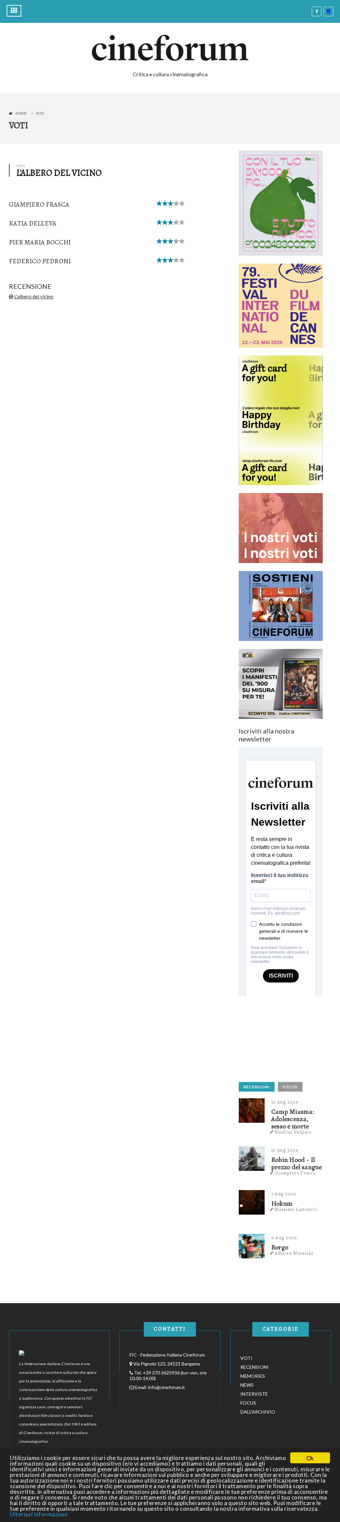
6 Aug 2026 (284, 1237)
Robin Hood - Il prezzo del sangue (296, 1163)
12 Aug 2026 (285, 1150)
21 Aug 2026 (285, 1102)
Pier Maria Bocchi (40, 242)
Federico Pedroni (40, 261)
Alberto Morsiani (294, 1253)
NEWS (247, 1385)
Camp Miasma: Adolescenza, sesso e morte (292, 1119)
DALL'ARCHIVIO (257, 1412)
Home (21, 113)
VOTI (246, 1358)
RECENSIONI (257, 1087)
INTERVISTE (254, 1394)
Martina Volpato (293, 1132)
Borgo (280, 1247)
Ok (310, 1458)
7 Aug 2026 (284, 1194)
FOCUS (290, 1087)
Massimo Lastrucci (296, 1209)
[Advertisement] (288, 1036)
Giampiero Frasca (39, 204)
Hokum (282, 1203)
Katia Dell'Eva (32, 223)
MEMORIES (252, 1376)
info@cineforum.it (166, 1387)
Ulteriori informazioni (38, 1514)
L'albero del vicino (33, 296)
